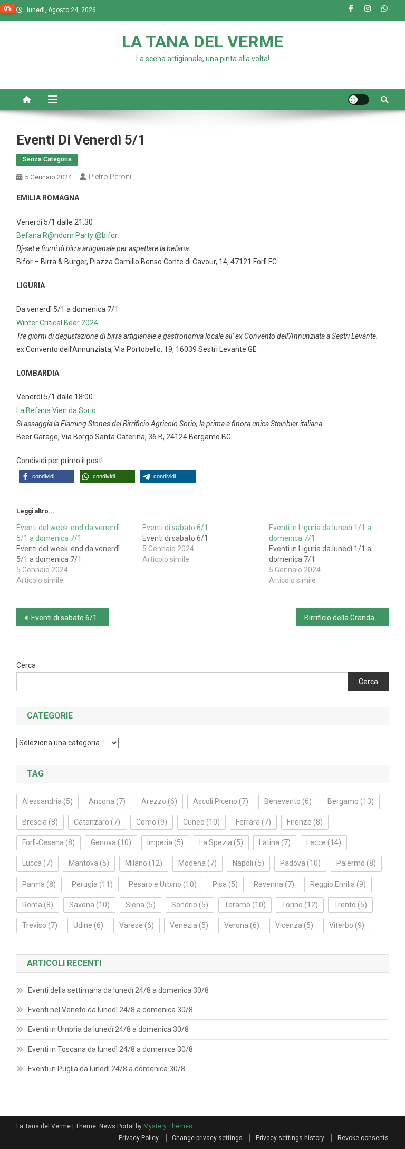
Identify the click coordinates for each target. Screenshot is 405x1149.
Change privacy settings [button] (207, 1138)
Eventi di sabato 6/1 (64, 618)
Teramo (245, 905)
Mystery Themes (167, 1126)
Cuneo (201, 822)
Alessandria (47, 801)
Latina (275, 842)
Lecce (323, 842)
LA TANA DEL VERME (202, 42)
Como (151, 822)
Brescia (40, 822)
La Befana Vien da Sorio (56, 410)
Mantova (89, 863)
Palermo (356, 863)
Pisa (225, 884)
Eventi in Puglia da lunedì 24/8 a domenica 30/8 (106, 1069)
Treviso (39, 925)
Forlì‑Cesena (48, 842)
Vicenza (294, 925)
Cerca (26, 665)
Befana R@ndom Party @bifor (67, 235)
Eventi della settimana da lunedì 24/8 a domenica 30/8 (118, 990)
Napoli (248, 863)
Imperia (165, 842)
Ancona (107, 801)
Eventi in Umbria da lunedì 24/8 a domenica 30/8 (108, 1029)
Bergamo (350, 801)
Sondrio (189, 905)
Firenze (305, 822)
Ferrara (253, 822)
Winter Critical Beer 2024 (57, 323)
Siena (141, 905)
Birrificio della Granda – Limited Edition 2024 (346, 618)
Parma (39, 884)
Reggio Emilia (338, 884)
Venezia (189, 925)
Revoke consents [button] (363, 1138)
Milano (143, 863)
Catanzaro (97, 822)
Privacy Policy (139, 1138)
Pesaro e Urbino (163, 884)
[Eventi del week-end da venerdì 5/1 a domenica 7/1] (79, 554)
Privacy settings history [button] (290, 1138)
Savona (89, 905)
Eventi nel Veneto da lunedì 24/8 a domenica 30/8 (110, 1010)
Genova (111, 842)
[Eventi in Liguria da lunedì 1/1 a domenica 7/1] (332, 554)
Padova (300, 863)
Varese (136, 925)
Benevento (288, 801)
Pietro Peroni (110, 177)
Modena (197, 863)
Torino (300, 905)
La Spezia (221, 842)
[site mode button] (358, 99)
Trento (350, 905)
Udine (88, 925)
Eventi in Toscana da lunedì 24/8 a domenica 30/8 (110, 1049)
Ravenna (274, 884)
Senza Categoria (47, 159)
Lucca (37, 863)
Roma (37, 905)
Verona (241, 925)
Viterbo (346, 925)
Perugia (92, 884)
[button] (46, 476)
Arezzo (159, 801)
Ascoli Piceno (220, 801)
